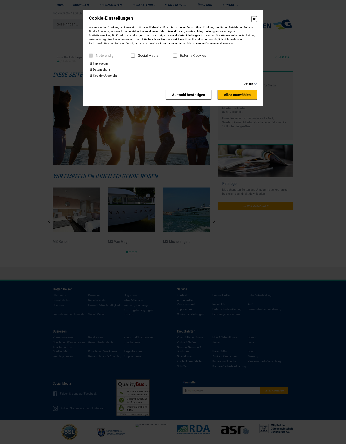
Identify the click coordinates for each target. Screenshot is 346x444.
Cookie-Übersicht (104, 75)
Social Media (148, 56)
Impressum (100, 63)
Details (248, 83)
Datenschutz (101, 69)
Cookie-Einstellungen (111, 18)
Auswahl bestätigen (188, 95)
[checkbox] (91, 56)
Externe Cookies (193, 56)
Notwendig (105, 56)
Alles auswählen (237, 95)
